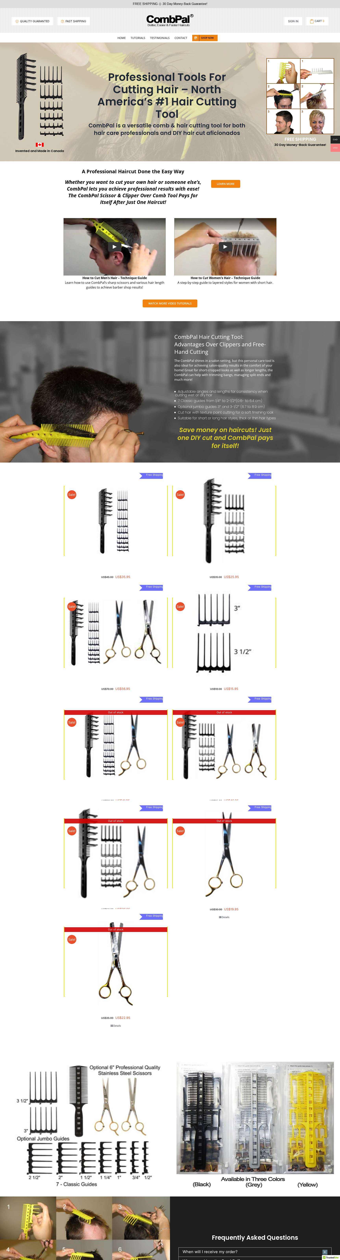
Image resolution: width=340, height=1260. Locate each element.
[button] (255, 1252)
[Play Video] (114, 247)
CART (319, 21)
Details (225, 917)
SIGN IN (293, 21)
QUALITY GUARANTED (34, 21)
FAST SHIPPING (75, 21)
